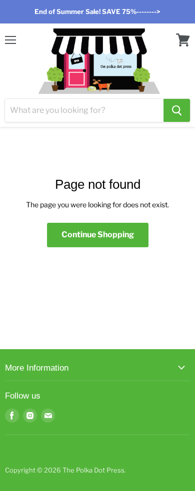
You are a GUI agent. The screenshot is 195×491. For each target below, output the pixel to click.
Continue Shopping (98, 234)
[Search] (177, 110)
